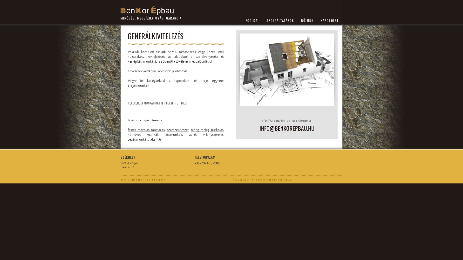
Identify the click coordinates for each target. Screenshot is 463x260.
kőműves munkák (143, 135)
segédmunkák (138, 140)
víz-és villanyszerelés (206, 135)
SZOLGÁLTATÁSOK (280, 20)
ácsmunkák (173, 135)
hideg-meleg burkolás (207, 130)
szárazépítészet (178, 130)
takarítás (156, 140)
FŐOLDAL (252, 20)
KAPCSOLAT (330, 20)
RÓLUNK (307, 20)
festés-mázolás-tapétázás (146, 130)
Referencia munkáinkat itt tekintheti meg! (157, 102)
